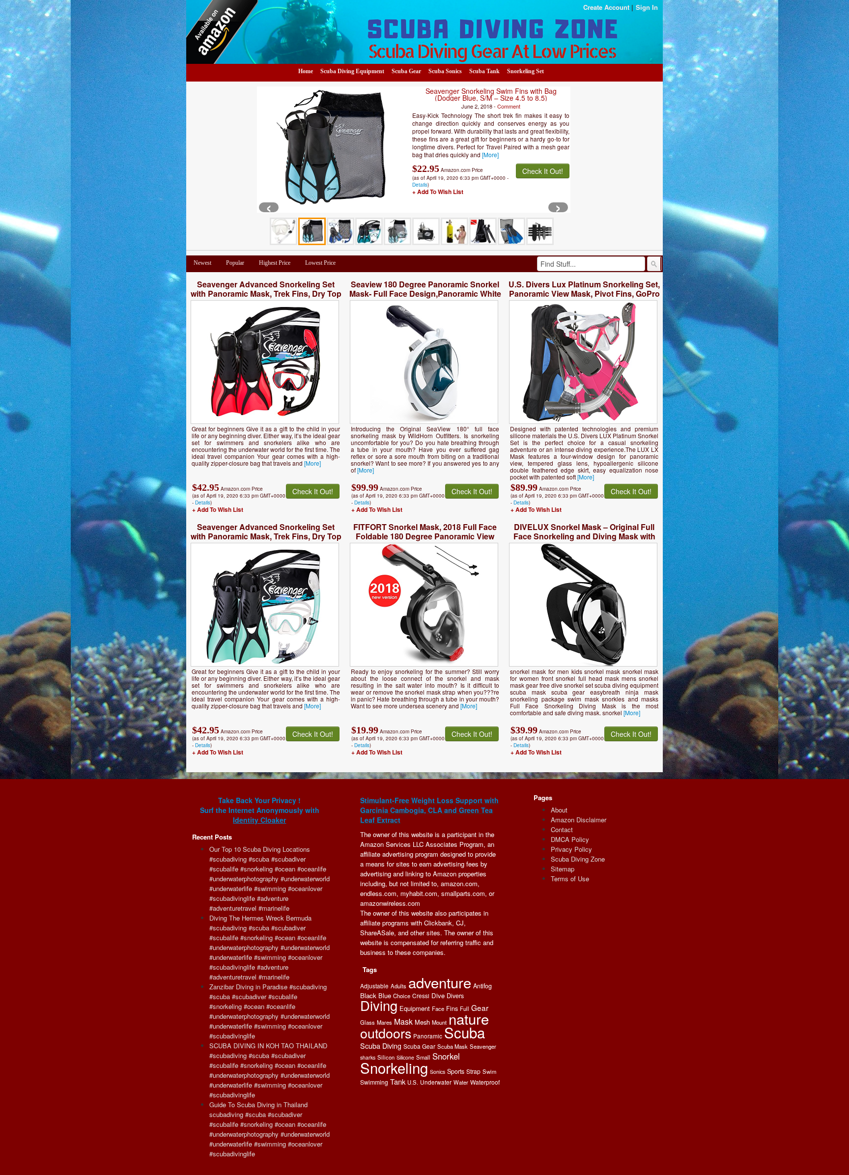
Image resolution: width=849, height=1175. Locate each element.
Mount (439, 1022)
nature (469, 1018)
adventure (439, 982)
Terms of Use (570, 878)
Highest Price (274, 262)
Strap (473, 1071)
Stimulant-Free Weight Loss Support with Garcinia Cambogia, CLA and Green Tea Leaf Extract (429, 810)
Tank (397, 1081)
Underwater (436, 1082)
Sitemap (562, 868)
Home (305, 71)
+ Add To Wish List (437, 192)
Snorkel (446, 1056)
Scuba (464, 1032)
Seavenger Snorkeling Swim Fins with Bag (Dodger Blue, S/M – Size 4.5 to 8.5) (491, 94)
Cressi (420, 995)
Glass (367, 1022)
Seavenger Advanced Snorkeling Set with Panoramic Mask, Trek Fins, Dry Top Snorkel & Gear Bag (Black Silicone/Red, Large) (266, 298)
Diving (378, 1005)
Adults (398, 986)
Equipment (414, 1008)
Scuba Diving (380, 1046)
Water (460, 1082)
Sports (455, 1071)
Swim (489, 1071)
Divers (455, 995)
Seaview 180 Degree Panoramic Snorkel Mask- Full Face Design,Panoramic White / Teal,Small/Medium (425, 293)
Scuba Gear (406, 71)
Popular (235, 262)
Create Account (606, 7)
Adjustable (374, 985)
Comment (508, 106)
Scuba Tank (484, 71)
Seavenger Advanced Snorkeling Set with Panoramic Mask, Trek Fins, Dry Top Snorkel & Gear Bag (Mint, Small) (266, 536)
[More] (490, 154)
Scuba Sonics (445, 71)
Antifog (482, 985)
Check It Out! (542, 171)
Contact (562, 829)
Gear (479, 1007)
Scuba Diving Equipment (352, 71)
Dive (438, 995)
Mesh (422, 1022)
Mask (403, 1021)
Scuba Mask (452, 1046)
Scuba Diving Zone (578, 859)
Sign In (647, 7)
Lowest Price (320, 262)
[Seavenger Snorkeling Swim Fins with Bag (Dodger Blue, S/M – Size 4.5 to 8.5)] (331, 148)
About (559, 809)
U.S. (412, 1082)
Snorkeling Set (525, 71)
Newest (202, 262)
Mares (384, 1022)
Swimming (374, 1082)
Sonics (437, 1071)
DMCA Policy (570, 839)
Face (438, 1008)
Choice (401, 996)
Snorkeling (394, 1067)
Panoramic (427, 1036)
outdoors (385, 1032)
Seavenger (483, 1046)
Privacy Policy (571, 849)
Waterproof (485, 1082)
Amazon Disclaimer (578, 819)
